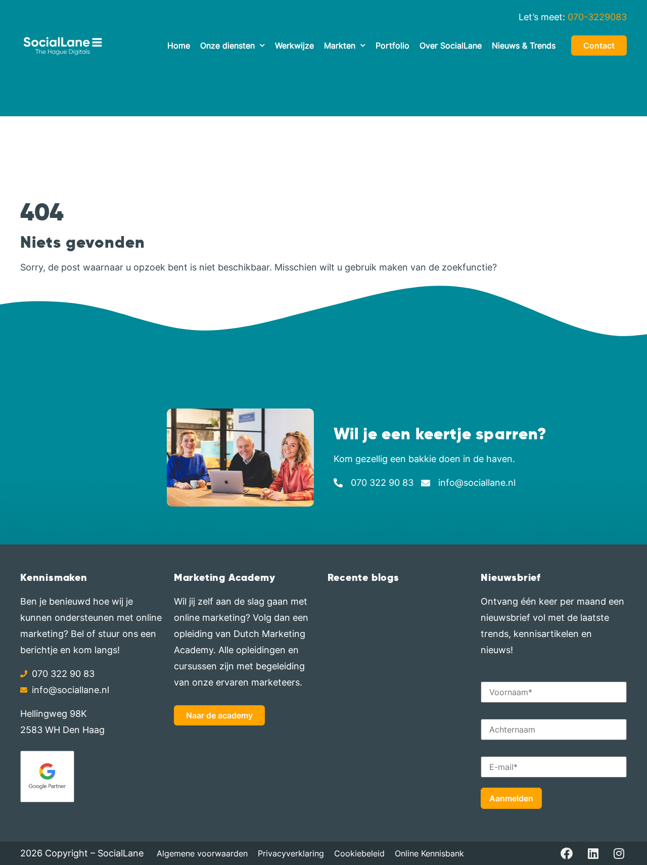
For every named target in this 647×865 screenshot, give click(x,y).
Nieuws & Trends (524, 45)
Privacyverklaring (291, 853)
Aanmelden (511, 798)
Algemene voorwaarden (202, 853)
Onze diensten (227, 45)
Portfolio (392, 45)
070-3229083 (597, 17)
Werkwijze (294, 45)
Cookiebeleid (359, 853)
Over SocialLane (451, 45)
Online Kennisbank (429, 853)
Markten (339, 45)
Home (178, 45)
